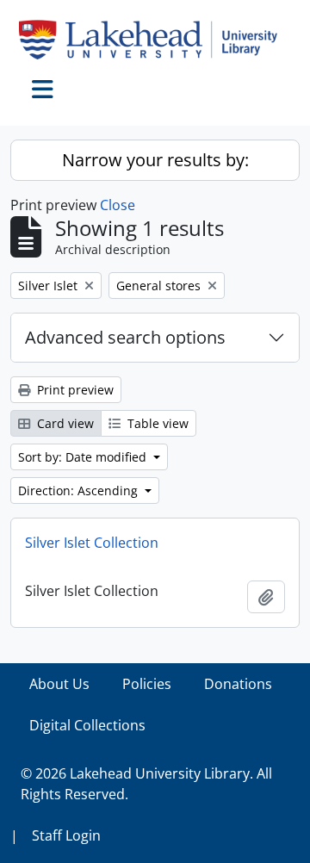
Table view (156, 423)
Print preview (74, 390)
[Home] (155, 39)
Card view (64, 423)
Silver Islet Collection (91, 542)
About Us (59, 683)
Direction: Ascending (79, 490)
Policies (146, 683)
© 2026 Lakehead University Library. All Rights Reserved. (146, 784)
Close (117, 205)
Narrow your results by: (155, 159)
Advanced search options (125, 337)
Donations (238, 683)
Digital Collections (87, 725)
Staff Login (66, 835)
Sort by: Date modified (84, 457)
